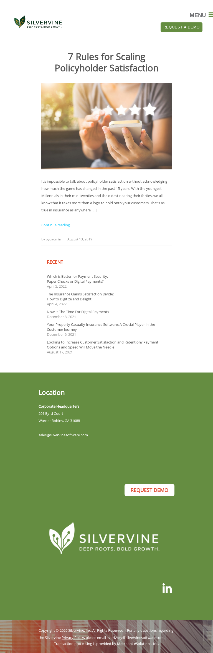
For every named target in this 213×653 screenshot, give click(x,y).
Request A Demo (181, 27)
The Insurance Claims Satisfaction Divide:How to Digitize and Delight (80, 296)
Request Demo (149, 490)
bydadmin (53, 239)
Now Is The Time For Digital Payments (78, 311)
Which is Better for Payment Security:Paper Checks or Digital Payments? (77, 279)
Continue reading (55, 224)
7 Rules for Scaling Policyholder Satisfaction (107, 62)
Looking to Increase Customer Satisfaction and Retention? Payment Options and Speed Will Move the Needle (102, 345)
